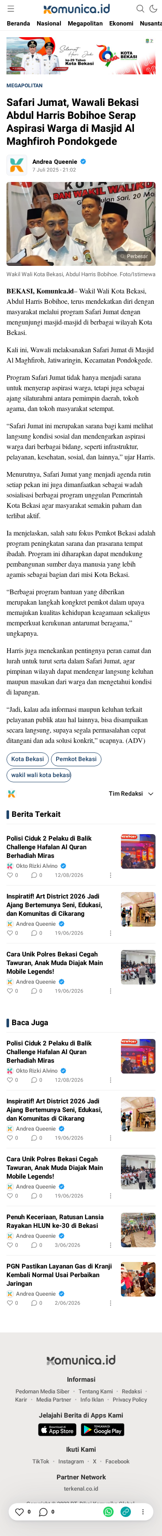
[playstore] (102, 1431)
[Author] (17, 165)
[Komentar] (43, 1512)
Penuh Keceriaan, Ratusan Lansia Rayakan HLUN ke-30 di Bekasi (55, 1221)
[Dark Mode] (153, 8)
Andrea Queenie (54, 161)
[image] (138, 851)
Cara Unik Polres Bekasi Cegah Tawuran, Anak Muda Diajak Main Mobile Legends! (54, 963)
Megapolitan (24, 85)
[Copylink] (126, 1512)
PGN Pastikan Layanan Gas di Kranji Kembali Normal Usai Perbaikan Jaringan (59, 1275)
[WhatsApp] (108, 1512)
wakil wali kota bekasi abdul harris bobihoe (41, 775)
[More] (110, 875)
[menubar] (10, 8)
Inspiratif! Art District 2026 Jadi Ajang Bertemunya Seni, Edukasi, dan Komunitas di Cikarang (54, 905)
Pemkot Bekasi (76, 759)
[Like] (19, 1512)
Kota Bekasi (27, 759)
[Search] (140, 8)
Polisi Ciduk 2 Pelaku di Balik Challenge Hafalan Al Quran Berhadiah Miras (49, 847)
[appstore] (57, 1431)
